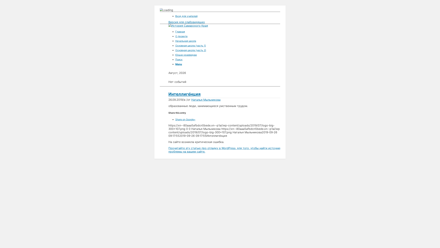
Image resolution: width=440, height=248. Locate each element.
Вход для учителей (186, 16)
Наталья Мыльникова (206, 99)
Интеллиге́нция (184, 94)
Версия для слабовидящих (186, 22)
